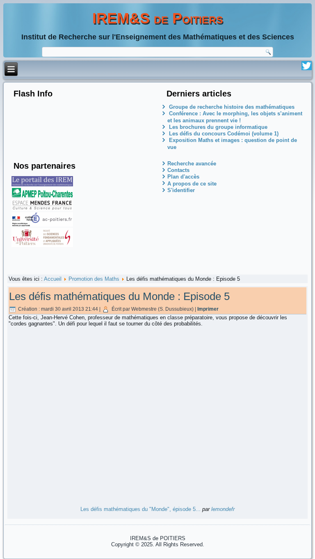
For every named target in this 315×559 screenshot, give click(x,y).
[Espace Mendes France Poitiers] (42, 209)
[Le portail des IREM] (42, 184)
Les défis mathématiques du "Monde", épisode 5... (140, 509)
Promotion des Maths (93, 279)
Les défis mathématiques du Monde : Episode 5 (119, 296)
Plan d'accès (183, 177)
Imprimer (208, 309)
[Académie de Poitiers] (42, 225)
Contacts (178, 170)
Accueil (53, 279)
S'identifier (181, 190)
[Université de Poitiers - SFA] (42, 245)
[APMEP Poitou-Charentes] (42, 196)
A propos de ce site (192, 184)
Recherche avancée (191, 163)
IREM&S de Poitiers (157, 18)
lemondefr (223, 509)
